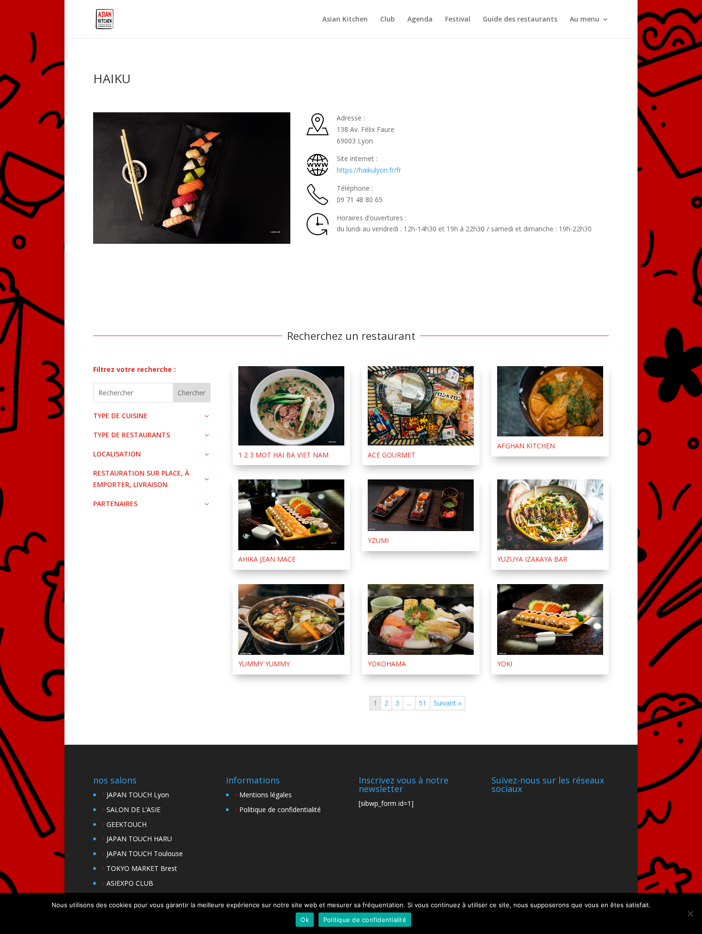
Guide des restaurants (520, 19)
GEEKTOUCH (126, 824)
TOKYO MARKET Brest (141, 868)
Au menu (584, 19)
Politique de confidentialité (280, 809)
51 (422, 702)
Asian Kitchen (345, 19)
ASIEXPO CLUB (129, 883)
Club (387, 19)
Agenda (420, 19)
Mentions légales (265, 794)
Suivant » (447, 702)
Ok (304, 919)
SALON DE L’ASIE (133, 809)
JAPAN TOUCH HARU (139, 838)
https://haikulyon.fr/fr (369, 169)
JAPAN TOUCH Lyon (137, 794)
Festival (457, 19)
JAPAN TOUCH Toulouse (144, 853)
